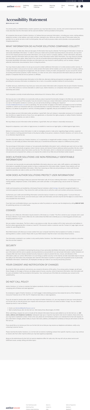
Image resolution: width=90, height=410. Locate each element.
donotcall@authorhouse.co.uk (24, 308)
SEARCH (80, 1)
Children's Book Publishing (38, 6)
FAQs (47, 409)
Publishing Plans (26, 6)
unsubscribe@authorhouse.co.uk (16, 105)
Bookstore (71, 5)
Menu (82, 6)
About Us (63, 6)
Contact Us (48, 407)
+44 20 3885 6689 (72, 1)
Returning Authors (52, 6)
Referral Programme (71, 405)
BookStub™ (68, 409)
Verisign (55, 188)
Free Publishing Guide (31, 405)
